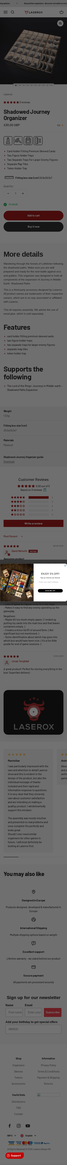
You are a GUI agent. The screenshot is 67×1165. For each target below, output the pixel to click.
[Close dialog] (65, 565)
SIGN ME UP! (50, 590)
